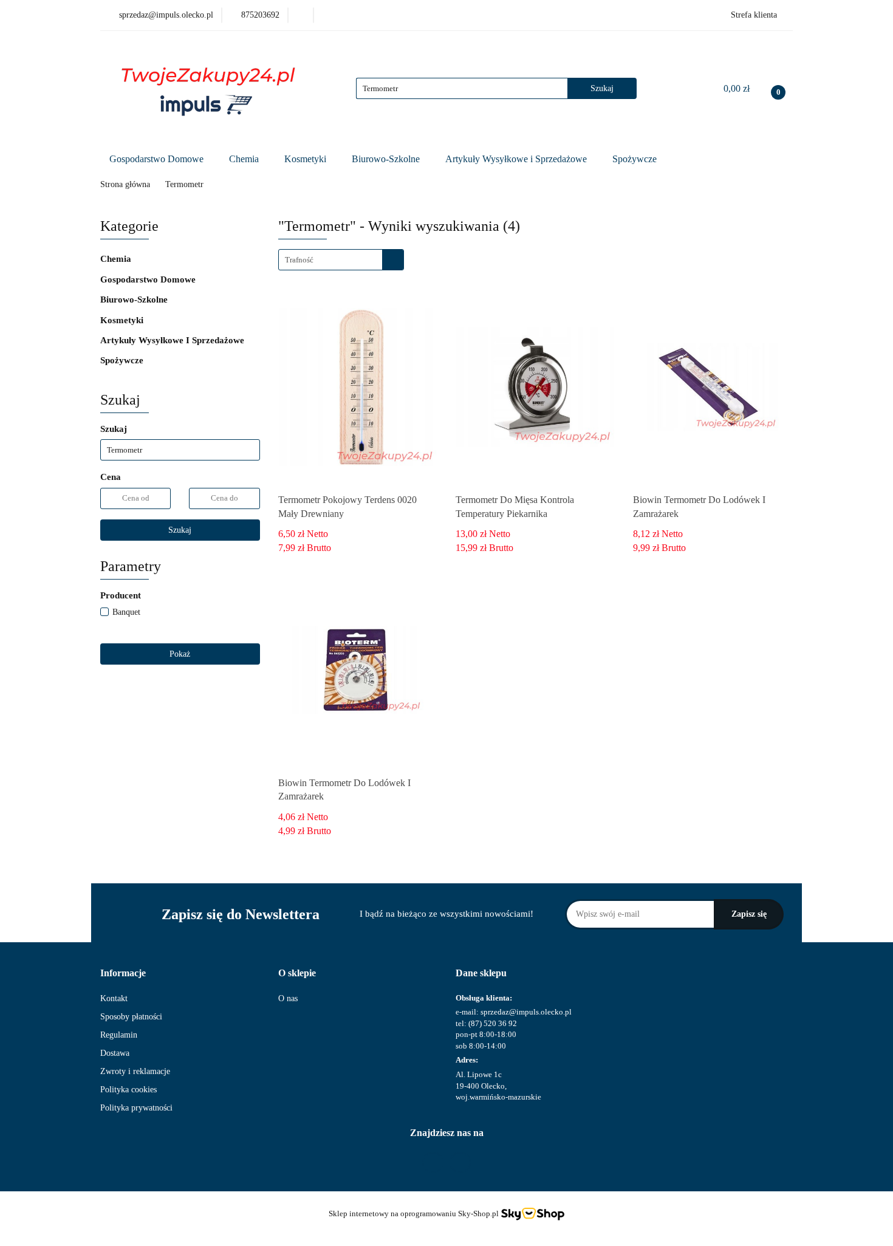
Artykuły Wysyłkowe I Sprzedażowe (173, 340)
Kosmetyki (306, 159)
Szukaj (179, 530)
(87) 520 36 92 (492, 1023)
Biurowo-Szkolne (387, 159)
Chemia (245, 159)
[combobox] (341, 259)
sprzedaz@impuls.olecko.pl (526, 1011)
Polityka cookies (128, 1089)
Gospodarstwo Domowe (157, 159)
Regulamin (118, 1034)
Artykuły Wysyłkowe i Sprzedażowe (517, 159)
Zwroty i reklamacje (135, 1071)
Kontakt (114, 998)
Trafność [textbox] (299, 259)
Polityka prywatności (136, 1107)
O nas (288, 998)
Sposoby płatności (131, 1016)
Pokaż (179, 654)
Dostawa (114, 1053)
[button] (123, 973)
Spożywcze (635, 159)
